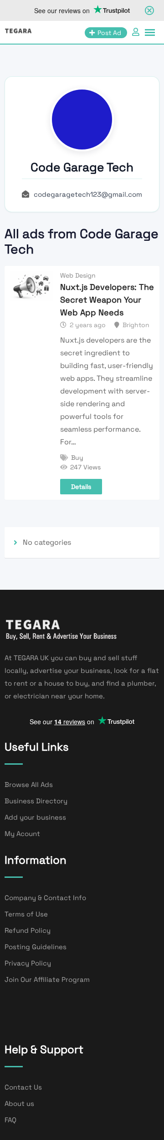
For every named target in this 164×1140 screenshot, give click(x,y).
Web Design (78, 275)
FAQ (10, 1119)
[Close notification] (149, 10)
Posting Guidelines (36, 946)
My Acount (22, 833)
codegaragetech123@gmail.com (88, 194)
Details (81, 487)
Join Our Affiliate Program (47, 979)
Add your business (35, 817)
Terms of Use (26, 914)
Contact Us (23, 1087)
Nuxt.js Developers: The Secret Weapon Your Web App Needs (107, 300)
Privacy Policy (28, 963)
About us (19, 1103)
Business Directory (36, 801)
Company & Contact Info (45, 897)
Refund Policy (28, 930)
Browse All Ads (29, 784)
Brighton (136, 325)
